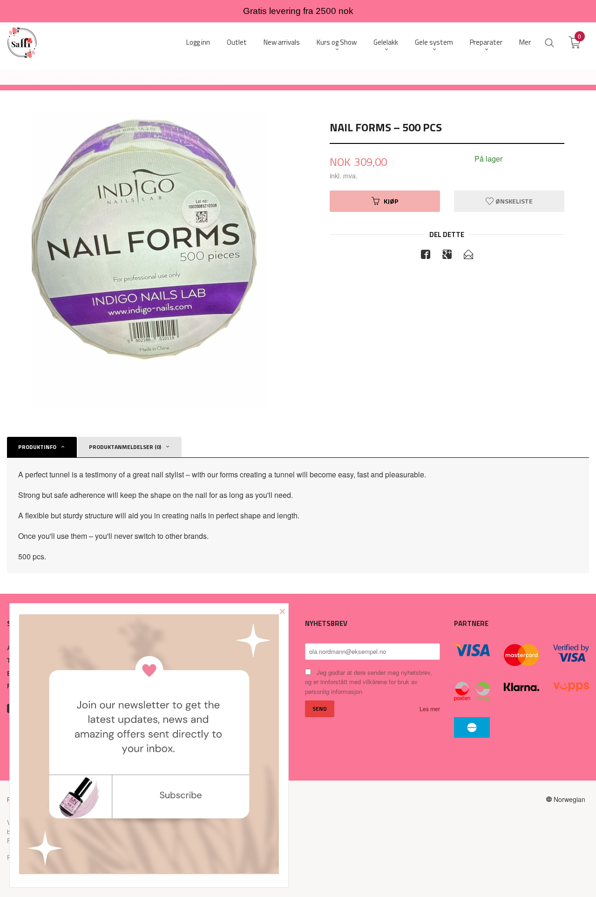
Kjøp (391, 201)
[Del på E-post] (468, 255)
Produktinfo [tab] (37, 446)
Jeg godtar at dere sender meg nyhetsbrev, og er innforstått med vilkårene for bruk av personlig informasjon (368, 682)
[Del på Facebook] (425, 255)
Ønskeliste (513, 201)
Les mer (430, 709)
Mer (525, 42)
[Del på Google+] (447, 255)
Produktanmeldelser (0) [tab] (125, 446)
